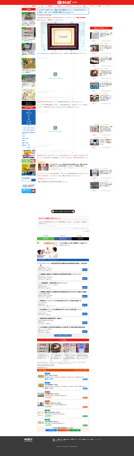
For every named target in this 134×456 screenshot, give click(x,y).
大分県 (49, 15)
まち (78, 6)
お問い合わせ (87, 439)
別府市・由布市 (25, 138)
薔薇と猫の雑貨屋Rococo (46, 365)
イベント (92, 6)
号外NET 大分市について (59, 440)
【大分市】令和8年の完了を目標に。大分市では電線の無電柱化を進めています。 (106, 85)
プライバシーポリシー (97, 439)
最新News (34, 6)
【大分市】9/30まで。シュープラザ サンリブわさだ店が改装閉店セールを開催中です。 (106, 184)
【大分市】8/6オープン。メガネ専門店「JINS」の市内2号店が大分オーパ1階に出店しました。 (29, 39)
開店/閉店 (50, 6)
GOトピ (25, 6)
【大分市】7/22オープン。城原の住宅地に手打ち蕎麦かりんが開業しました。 (106, 35)
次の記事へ (79, 235)
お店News (59, 6)
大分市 (74, 2)
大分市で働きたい (42, 259)
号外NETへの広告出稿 (78, 439)
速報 (99, 6)
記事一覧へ (63, 235)
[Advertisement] (101, 17)
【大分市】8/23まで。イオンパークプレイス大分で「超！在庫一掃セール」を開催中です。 (28, 71)
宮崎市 (23, 140)
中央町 (38, 365)
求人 (42, 6)
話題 (84, 6)
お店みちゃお (69, 6)
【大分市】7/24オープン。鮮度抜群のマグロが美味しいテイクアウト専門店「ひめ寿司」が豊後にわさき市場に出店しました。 (106, 129)
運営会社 (61, 439)
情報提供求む (68, 439)
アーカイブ (107, 6)
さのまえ (46, 367)
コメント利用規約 (85, 231)
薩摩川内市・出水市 (26, 145)
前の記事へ (46, 235)
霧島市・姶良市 (25, 142)
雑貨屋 (53, 365)
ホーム (55, 439)
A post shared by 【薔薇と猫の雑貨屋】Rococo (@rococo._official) (55, 97)
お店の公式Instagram (42, 53)
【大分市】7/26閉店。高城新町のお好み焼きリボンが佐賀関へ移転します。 (106, 60)
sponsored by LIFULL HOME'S (80, 370)
